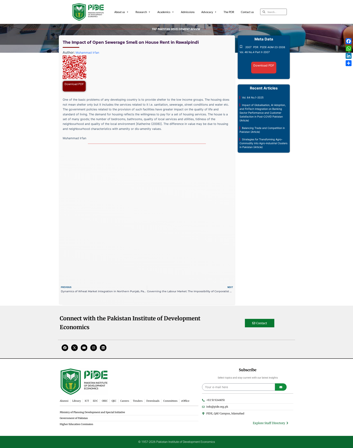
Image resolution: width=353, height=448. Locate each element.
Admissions (188, 12)
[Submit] (281, 387)
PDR (255, 47)
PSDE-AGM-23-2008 (272, 47)
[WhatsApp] (348, 48)
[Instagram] (93, 347)
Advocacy (207, 12)
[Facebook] (65, 347)
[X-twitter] (74, 347)
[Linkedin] (103, 347)
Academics (163, 12)
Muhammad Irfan (87, 52)
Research (141, 12)
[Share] (348, 63)
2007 (248, 47)
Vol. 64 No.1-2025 (253, 97)
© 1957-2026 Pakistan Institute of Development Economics (176, 442)
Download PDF (74, 84)
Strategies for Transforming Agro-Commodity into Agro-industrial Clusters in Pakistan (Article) (263, 143)
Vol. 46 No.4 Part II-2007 (255, 52)
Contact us (247, 12)
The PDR (229, 12)
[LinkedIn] (348, 56)
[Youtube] (84, 347)
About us (119, 12)
